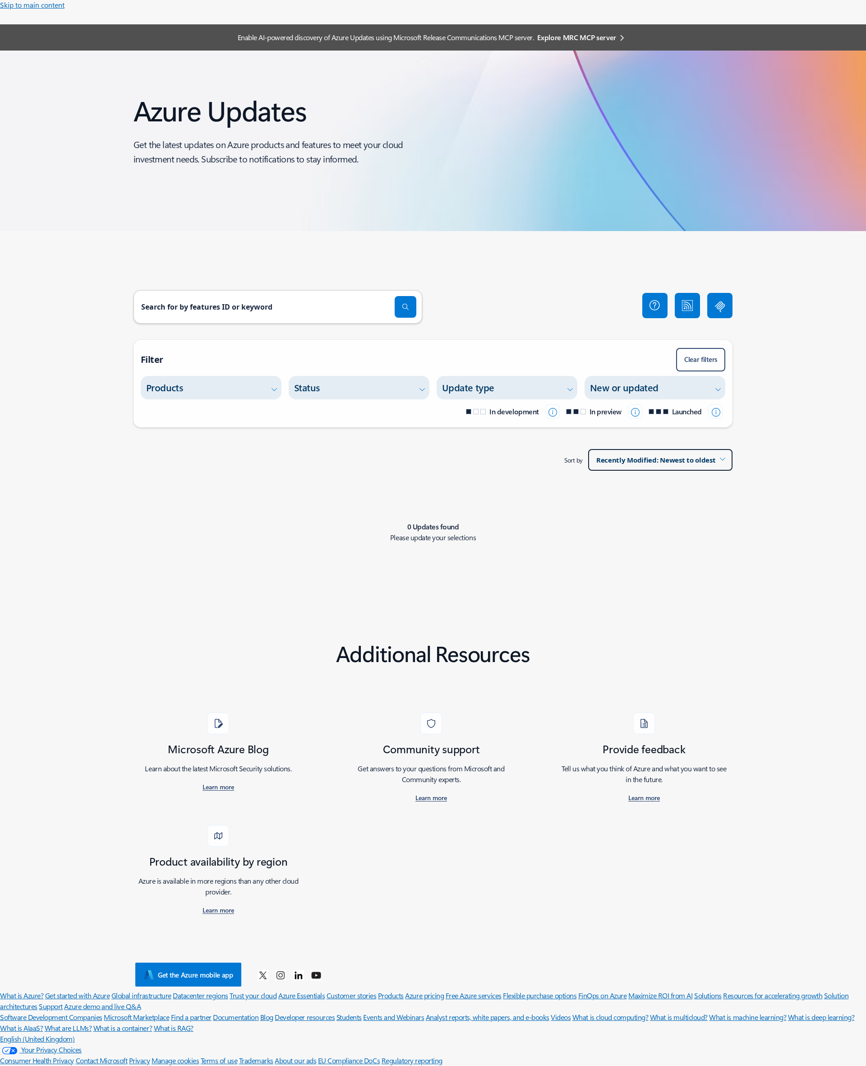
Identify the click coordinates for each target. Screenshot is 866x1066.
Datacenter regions (200, 995)
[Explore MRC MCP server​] (719, 305)
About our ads (295, 1060)
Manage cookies (175, 1060)
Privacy (139, 1060)
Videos (561, 1017)
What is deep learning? (821, 1017)
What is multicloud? (679, 1017)
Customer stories (351, 995)
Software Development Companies (51, 1017)
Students (349, 1017)
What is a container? (122, 1028)
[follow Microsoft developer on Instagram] (280, 975)
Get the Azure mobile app (195, 974)
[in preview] (635, 411)
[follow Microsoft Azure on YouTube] (316, 975)
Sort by (573, 460)
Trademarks (256, 1060)
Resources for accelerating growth (772, 995)
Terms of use (219, 1060)
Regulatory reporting (412, 1060)
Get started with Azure (77, 995)
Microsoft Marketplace (136, 1017)
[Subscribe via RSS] (687, 305)
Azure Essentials (301, 995)
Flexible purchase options (539, 995)
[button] (655, 305)
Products (391, 995)
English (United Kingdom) (37, 1038)
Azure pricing (424, 995)
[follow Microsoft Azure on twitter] (263, 975)
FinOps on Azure (602, 995)
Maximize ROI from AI (660, 995)
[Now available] (715, 411)
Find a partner (191, 1017)
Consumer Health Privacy (37, 1060)
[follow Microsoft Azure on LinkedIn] (298, 975)
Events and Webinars (393, 1017)
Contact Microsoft (102, 1060)
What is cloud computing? (610, 1017)
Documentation (235, 1017)
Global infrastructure (141, 995)
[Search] (405, 307)
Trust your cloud (253, 995)
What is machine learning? (747, 1017)
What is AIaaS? (21, 1028)
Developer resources (305, 1017)
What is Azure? (21, 995)
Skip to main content (32, 4)
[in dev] (552, 411)
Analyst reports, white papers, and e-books (487, 1017)
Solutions (708, 995)
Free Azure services (474, 995)
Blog (266, 1017)
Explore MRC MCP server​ (576, 37)
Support (51, 1006)
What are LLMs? (68, 1028)
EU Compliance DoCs (349, 1060)
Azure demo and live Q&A (102, 1006)
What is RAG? (173, 1028)
